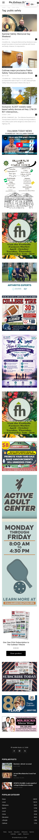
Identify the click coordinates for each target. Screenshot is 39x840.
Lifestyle (5, 30)
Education (17, 832)
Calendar (13, 834)
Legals (19, 834)
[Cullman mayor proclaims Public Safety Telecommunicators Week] (19, 59)
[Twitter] (25, 751)
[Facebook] (14, 751)
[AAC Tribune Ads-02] (19, 540)
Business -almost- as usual (23, 764)
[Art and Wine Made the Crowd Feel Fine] (7, 775)
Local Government (7, 67)
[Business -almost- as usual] (7, 766)
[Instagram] (20, 751)
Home (4, 7)
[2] (19, 277)
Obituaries (25, 832)
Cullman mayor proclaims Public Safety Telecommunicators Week (17, 71)
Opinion (31, 832)
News (4, 832)
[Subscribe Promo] (19, 676)
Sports (10, 832)
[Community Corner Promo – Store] (19, 456)
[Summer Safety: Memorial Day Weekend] (19, 22)
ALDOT (4, 103)
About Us (25, 834)
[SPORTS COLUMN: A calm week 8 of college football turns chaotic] (7, 785)
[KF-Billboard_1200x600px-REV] (19, 704)
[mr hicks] (19, 724)
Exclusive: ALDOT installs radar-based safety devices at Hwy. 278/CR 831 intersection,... (19, 109)
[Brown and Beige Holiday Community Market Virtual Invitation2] (19, 184)
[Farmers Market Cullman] (19, 235)
